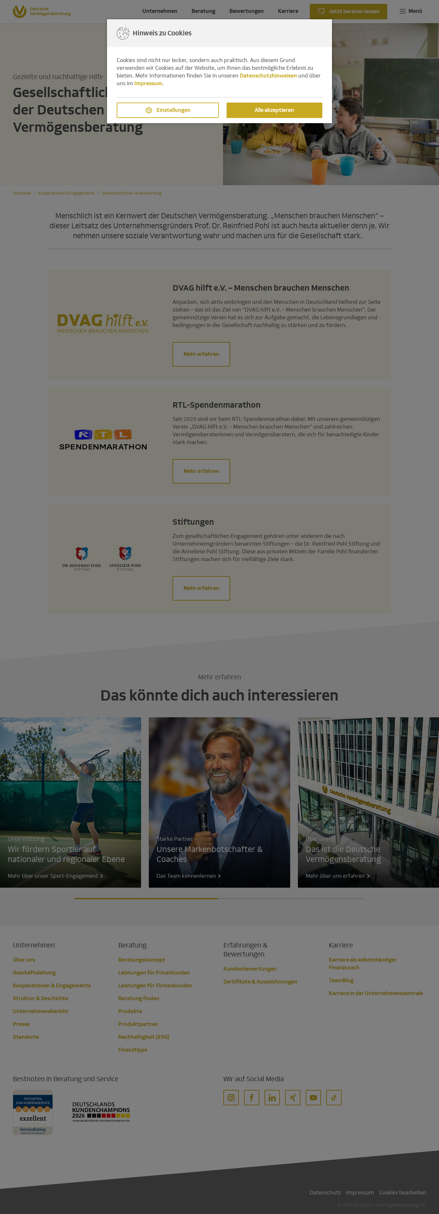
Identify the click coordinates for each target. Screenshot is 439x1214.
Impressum (148, 83)
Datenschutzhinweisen (268, 75)
